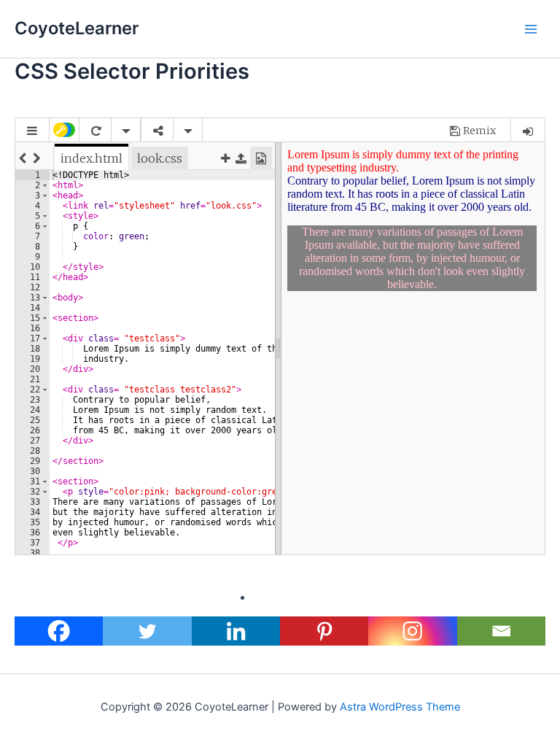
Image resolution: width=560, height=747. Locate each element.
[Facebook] (59, 631)
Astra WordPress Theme (400, 706)
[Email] (501, 631)
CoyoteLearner (77, 28)
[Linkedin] (236, 631)
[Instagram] (412, 631)
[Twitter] (147, 631)
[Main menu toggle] (530, 28)
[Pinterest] (324, 631)
